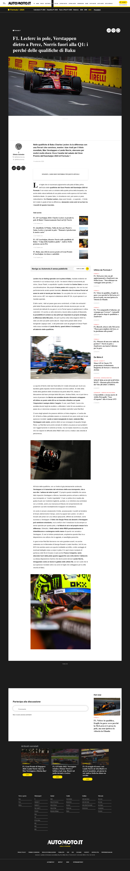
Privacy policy (22, 852)
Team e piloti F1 (37, 808)
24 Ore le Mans (37, 820)
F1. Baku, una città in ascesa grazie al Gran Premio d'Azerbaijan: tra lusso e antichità (52, 252)
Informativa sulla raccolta (8, 868)
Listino (84, 796)
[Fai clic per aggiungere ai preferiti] (113, 30)
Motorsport (37, 796)
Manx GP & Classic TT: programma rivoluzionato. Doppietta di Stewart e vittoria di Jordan (106, 366)
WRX (35, 829)
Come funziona (69, 799)
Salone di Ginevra (53, 805)
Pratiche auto (68, 808)
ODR (68, 852)
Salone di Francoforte (54, 802)
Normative (68, 805)
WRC (35, 826)
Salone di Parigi (53, 808)
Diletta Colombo (18, 154)
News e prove (22, 796)
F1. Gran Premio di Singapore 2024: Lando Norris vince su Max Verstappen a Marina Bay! (34, 768)
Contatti (86, 852)
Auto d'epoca (100, 805)
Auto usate (100, 802)
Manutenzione (68, 802)
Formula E (36, 811)
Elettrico (20, 805)
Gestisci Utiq (95, 852)
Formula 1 (17, 30)
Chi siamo (78, 852)
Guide (68, 796)
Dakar (35, 814)
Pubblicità (61, 852)
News (20, 799)
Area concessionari (123, 4)
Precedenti (97, 10)
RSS (73, 852)
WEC (35, 823)
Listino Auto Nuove (85, 799)
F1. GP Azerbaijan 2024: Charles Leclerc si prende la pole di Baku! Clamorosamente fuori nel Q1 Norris (53, 218)
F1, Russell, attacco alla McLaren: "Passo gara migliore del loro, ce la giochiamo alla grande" (107, 329)
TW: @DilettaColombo (18, 157)
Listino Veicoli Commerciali (87, 805)
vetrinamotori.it (78, 862)
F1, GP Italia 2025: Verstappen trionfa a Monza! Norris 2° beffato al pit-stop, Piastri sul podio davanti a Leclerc (64, 769)
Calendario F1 (37, 802)
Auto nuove (100, 799)
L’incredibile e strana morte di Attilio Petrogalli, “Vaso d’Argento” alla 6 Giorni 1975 (105, 397)
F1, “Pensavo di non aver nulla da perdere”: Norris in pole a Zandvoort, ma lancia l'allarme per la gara (106, 344)
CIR (35, 817)
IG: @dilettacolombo (18, 159)
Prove (20, 802)
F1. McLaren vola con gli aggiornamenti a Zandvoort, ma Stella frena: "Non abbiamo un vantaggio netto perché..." (106, 279)
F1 (34, 799)
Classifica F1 (36, 805)
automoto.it (50, 862)
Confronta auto (85, 808)
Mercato (100, 796)
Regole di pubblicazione (49, 852)
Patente (67, 811)
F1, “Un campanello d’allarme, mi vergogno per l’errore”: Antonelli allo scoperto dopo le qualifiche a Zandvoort (107, 313)
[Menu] (4, 3)
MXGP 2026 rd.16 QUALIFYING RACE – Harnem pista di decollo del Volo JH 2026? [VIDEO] (106, 382)
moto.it (60, 862)
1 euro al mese (80, 268)
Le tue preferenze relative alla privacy (27, 868)
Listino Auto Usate (85, 802)
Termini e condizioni (33, 852)
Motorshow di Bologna (54, 811)
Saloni (52, 796)
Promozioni (100, 811)
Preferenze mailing (106, 852)
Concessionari (100, 808)
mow (67, 862)
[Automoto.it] (19, 3)
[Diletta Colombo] (18, 146)
